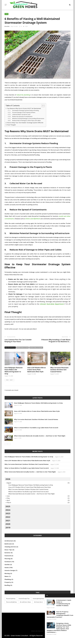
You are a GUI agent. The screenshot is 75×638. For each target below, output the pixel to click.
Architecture (9, 541)
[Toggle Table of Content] (42, 105)
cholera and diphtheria (33, 218)
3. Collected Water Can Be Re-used (20, 114)
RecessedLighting (11, 602)
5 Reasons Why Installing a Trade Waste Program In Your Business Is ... (55, 341)
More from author (22, 347)
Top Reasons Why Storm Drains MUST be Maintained (24, 108)
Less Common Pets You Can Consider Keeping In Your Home (18, 341)
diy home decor (38, 602)
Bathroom (8, 544)
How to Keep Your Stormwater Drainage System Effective (25, 122)
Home (6, 14)
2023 (7, 513)
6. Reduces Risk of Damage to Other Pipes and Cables (25, 120)
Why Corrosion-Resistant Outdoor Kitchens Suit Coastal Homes (59, 370)
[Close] (47, 595)
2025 (7, 506)
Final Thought (11, 125)
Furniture (8, 561)
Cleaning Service (10, 547)
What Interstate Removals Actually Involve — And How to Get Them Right (39, 436)
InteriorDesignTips (24, 598)
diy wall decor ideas (25, 602)
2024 (7, 510)
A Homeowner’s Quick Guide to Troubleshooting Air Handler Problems (63, 602)
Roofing (7, 585)
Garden (7, 564)
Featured (8, 556)
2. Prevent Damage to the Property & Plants (22, 112)
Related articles (10, 347)
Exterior (7, 553)
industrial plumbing (23, 95)
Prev (7, 380)
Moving (7, 573)
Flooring (7, 558)
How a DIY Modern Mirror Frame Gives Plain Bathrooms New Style (36, 370)
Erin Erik (7, 26)
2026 (7, 479)
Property (8, 582)
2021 (7, 520)
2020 (7, 524)
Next (11, 380)
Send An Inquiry (37, 631)
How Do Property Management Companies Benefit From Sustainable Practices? (60, 614)
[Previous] (6, 444)
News (6, 576)
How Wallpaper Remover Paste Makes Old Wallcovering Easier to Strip (14, 371)
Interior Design (10, 570)
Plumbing (8, 579)
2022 (7, 517)
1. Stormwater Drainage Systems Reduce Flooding (24, 110)
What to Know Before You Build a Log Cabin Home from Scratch (36, 427)
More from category (36, 347)
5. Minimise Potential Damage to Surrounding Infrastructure (27, 118)
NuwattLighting (10, 598)
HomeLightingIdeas (38, 598)
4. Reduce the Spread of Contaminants (21, 116)
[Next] (9, 444)
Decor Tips (8, 550)
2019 (7, 527)
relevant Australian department (52, 304)
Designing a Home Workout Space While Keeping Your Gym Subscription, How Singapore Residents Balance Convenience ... (59, 627)
